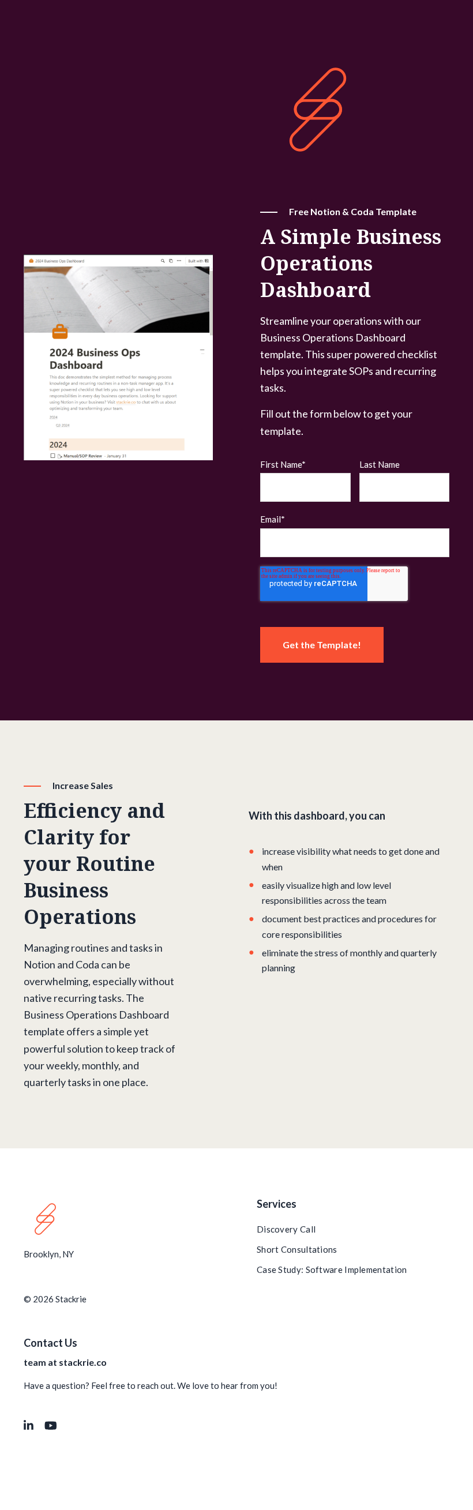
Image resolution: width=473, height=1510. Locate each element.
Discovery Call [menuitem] (286, 1229)
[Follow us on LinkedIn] (28, 1425)
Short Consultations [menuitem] (297, 1249)
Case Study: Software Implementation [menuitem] (332, 1269)
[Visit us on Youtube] (50, 1425)
